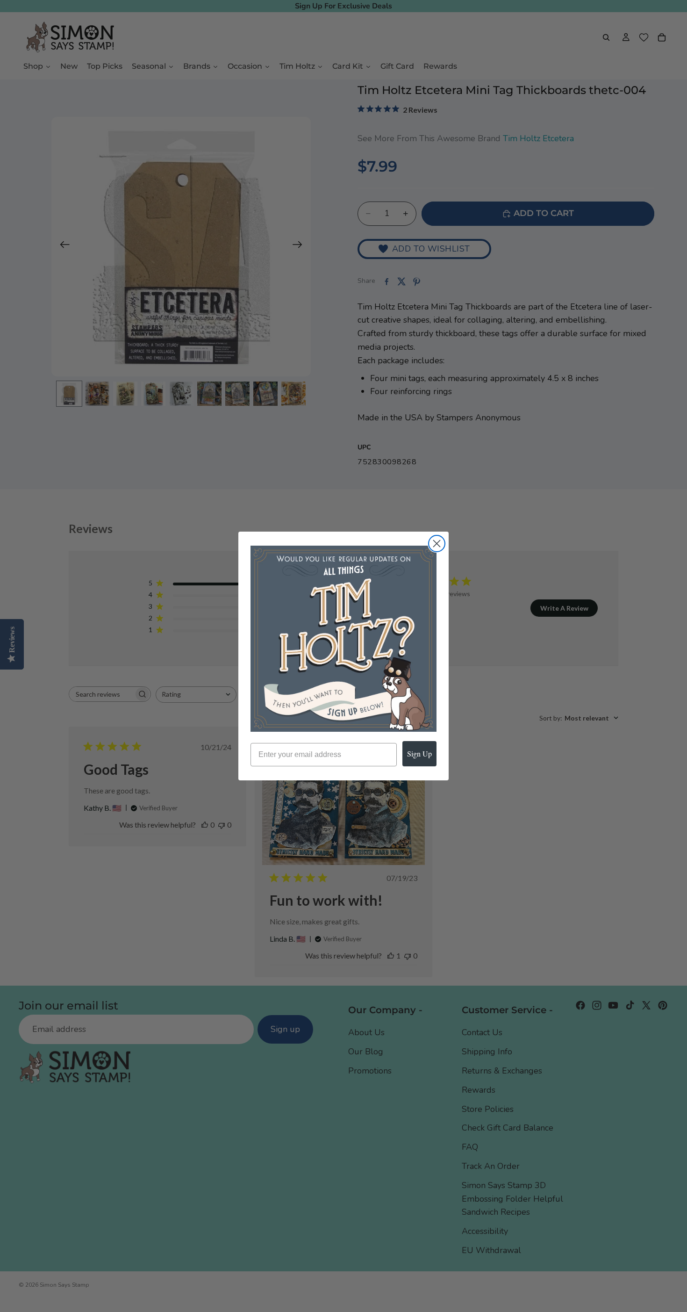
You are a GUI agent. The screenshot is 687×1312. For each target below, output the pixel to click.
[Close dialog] (437, 543)
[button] (343, 639)
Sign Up (419, 753)
